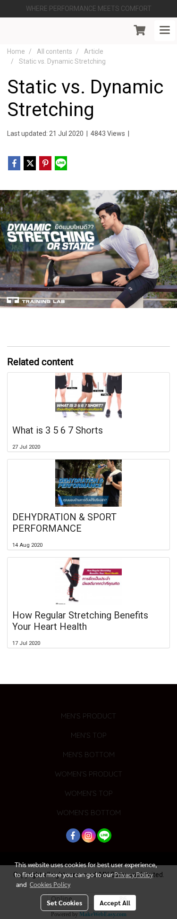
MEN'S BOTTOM (89, 754)
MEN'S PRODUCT (88, 715)
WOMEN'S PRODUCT (88, 773)
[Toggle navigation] (164, 30)
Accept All (115, 902)
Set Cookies (64, 902)
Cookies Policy (50, 884)
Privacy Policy (133, 874)
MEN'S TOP (89, 735)
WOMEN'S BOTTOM (89, 812)
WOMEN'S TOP (89, 793)
